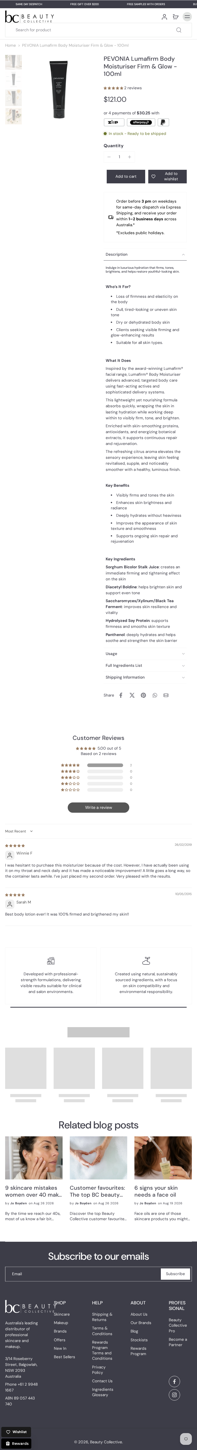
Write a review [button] (98, 807)
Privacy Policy (99, 1370)
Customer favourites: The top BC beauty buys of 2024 (97, 1191)
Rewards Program (138, 1351)
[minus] (109, 157)
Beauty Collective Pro (178, 1326)
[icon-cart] (175, 17)
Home (10, 45)
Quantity (114, 145)
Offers (59, 1340)
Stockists (139, 1340)
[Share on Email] (166, 695)
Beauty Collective (106, 1442)
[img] (15, 845)
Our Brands (141, 1323)
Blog (134, 1331)
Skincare (62, 1314)
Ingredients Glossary (102, 1392)
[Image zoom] (58, 89)
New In (60, 1348)
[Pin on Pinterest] (143, 695)
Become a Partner (178, 1342)
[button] (114, 88)
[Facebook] (174, 1381)
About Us (139, 1314)
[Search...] (178, 30)
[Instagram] (174, 1395)
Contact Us (102, 1381)
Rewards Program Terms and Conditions (102, 1350)
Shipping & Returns (102, 1317)
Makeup (61, 1323)
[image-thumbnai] (13, 61)
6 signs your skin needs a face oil (156, 1191)
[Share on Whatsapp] (154, 695)
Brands (60, 1331)
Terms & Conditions (102, 1331)
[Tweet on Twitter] (132, 695)
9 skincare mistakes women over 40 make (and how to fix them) (33, 1191)
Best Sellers (64, 1356)
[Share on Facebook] (120, 695)
